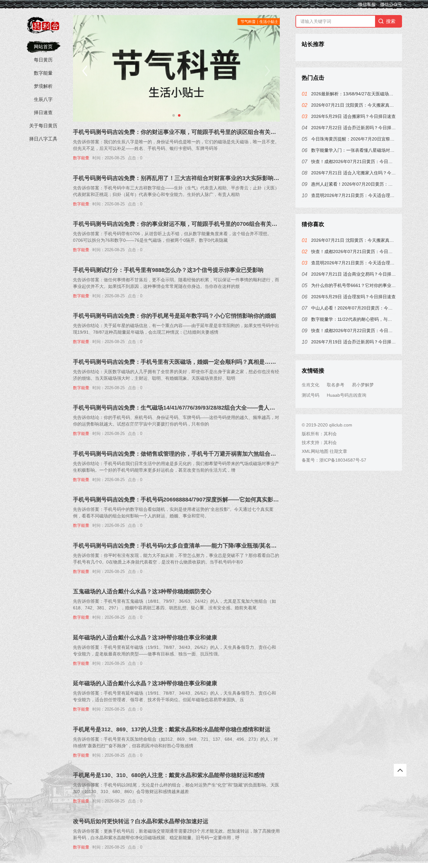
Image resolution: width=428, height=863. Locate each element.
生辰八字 (43, 99)
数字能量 (43, 73)
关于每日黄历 (43, 125)
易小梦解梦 (363, 384)
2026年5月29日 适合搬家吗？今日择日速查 (353, 116)
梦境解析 (43, 86)
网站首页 (43, 46)
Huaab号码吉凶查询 (346, 395)
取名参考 (335, 384)
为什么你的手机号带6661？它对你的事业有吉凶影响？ (364, 285)
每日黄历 (43, 59)
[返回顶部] (400, 770)
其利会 (330, 433)
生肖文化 (310, 384)
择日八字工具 (43, 138)
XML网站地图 (315, 451)
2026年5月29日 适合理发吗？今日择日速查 (353, 296)
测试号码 (310, 395)
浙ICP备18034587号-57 (342, 460)
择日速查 (43, 112)
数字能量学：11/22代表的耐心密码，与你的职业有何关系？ (369, 319)
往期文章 (338, 451)
